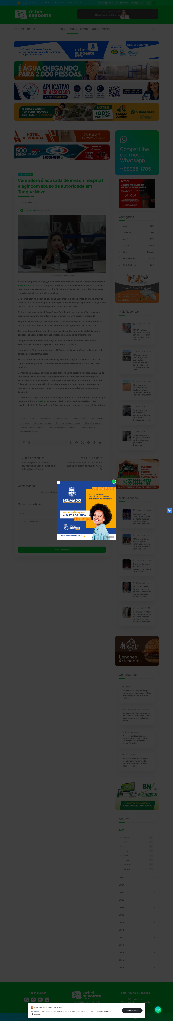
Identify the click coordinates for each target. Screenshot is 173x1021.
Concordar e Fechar (132, 1010)
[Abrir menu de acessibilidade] (158, 1009)
